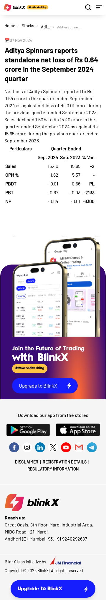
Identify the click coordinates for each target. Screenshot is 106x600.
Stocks (28, 25)
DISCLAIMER (26, 461)
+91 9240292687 (71, 538)
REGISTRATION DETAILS (65, 461)
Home (9, 25)
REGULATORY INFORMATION (53, 468)
